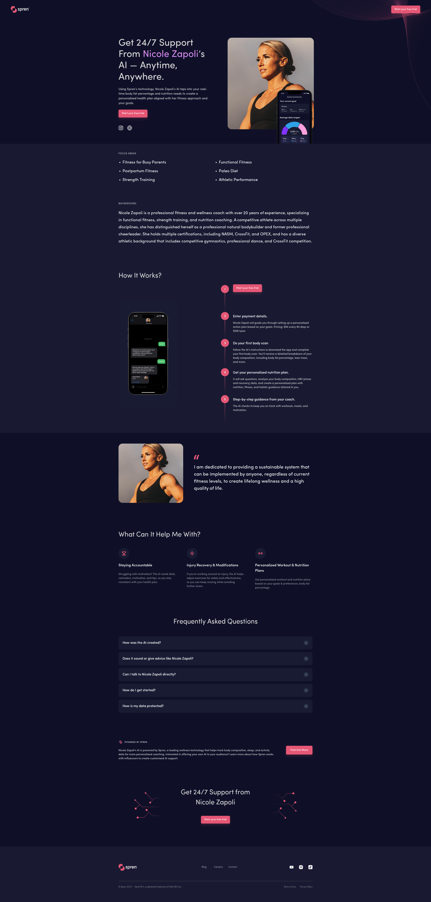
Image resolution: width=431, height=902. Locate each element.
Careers (218, 867)
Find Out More (299, 750)
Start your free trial (406, 9)
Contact (232, 867)
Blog (204, 867)
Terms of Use (290, 886)
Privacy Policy (306, 886)
